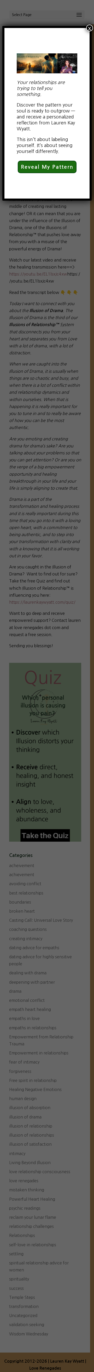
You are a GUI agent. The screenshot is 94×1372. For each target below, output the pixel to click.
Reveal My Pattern (47, 167)
